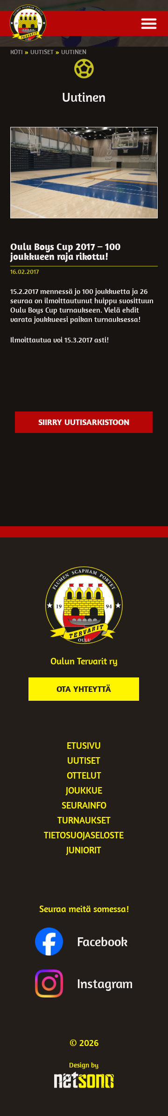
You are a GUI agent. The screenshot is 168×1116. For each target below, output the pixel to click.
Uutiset (42, 52)
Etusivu (84, 745)
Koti (16, 52)
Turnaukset (84, 820)
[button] (148, 23)
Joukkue (84, 790)
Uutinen (73, 52)
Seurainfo (84, 805)
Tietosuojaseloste (84, 835)
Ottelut (84, 775)
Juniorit (83, 850)
